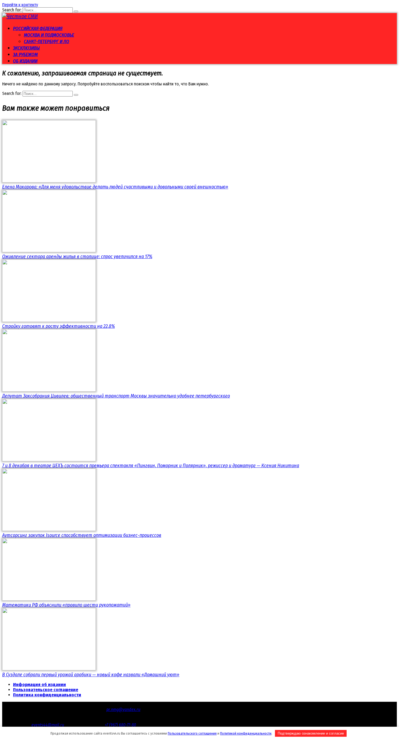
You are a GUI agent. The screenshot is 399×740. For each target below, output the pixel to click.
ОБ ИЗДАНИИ (25, 61)
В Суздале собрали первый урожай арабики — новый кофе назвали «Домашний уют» (90, 675)
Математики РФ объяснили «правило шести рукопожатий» (66, 605)
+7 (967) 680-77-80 (120, 725)
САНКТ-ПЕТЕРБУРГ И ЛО (46, 41)
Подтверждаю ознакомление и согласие (311, 733)
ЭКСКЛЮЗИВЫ (26, 48)
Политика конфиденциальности (47, 695)
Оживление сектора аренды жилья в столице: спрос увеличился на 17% (77, 257)
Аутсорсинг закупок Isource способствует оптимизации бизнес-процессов (81, 535)
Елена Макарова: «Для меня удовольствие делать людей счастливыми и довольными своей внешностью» (115, 187)
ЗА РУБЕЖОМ (25, 54)
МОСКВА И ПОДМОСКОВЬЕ (49, 35)
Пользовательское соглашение (45, 690)
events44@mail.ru (47, 725)
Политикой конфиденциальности (245, 733)
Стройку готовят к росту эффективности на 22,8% (58, 326)
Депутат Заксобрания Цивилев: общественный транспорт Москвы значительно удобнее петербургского (116, 396)
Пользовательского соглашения (192, 733)
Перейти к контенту (20, 4)
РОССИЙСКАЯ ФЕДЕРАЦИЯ (37, 28)
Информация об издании (39, 684)
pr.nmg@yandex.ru (123, 709)
